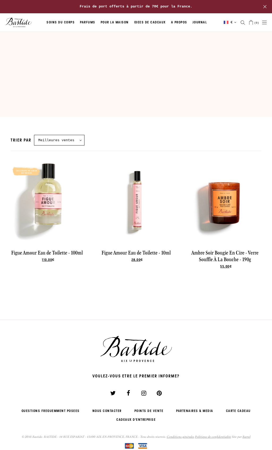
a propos (179, 22)
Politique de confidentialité (213, 437)
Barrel (246, 437)
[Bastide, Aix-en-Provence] (18, 23)
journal (200, 22)
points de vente (149, 411)
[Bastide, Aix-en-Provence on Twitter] (113, 393)
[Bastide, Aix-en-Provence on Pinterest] (159, 393)
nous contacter (107, 411)
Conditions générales (180, 437)
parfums (87, 22)
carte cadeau (238, 411)
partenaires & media (194, 411)
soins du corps (60, 22)
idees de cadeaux (150, 22)
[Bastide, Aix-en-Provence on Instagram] (144, 393)
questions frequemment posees (51, 411)
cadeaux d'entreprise (136, 420)
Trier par (21, 140)
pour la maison (115, 22)
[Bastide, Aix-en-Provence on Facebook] (128, 393)
